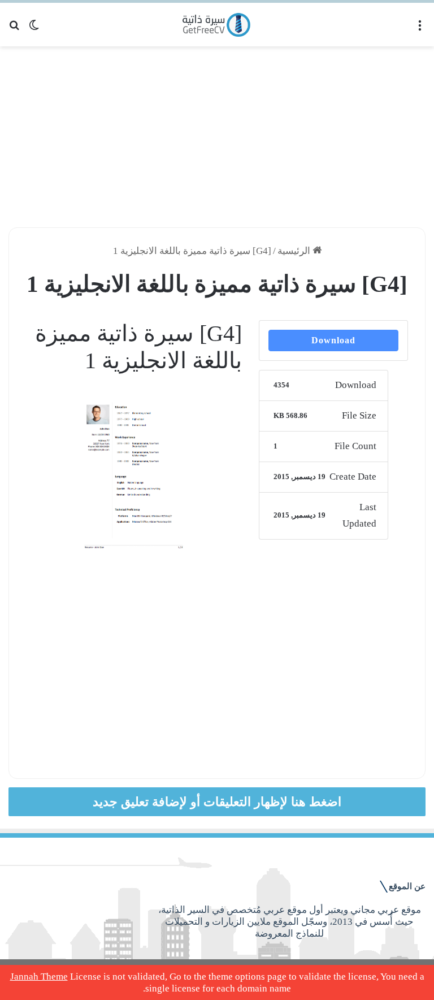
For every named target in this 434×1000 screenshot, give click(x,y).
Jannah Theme (39, 976)
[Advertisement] (217, 137)
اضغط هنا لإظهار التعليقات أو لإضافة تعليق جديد (217, 802)
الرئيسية (295, 250)
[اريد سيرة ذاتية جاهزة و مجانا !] (217, 24)
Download (333, 340)
